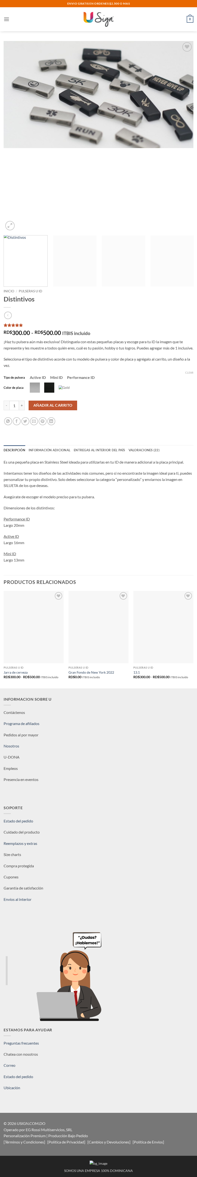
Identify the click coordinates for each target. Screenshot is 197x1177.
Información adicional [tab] (49, 450)
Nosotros (11, 746)
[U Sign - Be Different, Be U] (98, 19)
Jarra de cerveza (16, 672)
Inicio (9, 291)
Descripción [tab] (14, 450)
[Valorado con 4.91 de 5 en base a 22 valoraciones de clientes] (98, 325)
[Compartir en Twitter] (25, 421)
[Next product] (8, 315)
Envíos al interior (17, 899)
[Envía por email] (34, 421)
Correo (9, 1065)
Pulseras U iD (30, 291)
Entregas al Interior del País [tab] (99, 450)
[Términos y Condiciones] (24, 1142)
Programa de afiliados (21, 723)
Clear (189, 372)
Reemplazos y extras (20, 843)
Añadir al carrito (53, 405)
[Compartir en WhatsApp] (8, 421)
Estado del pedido (18, 821)
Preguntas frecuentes (21, 1043)
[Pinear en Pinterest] (43, 421)
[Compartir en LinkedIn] (51, 421)
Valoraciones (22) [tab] (144, 450)
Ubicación (12, 1087)
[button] (6, 19)
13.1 (136, 672)
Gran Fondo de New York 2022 (91, 672)
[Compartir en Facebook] (17, 421)
